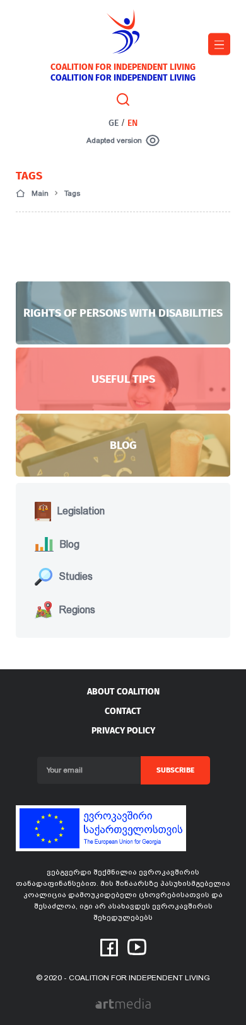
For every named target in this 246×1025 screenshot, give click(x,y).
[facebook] (109, 946)
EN (132, 123)
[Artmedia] (123, 1002)
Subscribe (175, 770)
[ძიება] (123, 99)
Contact (123, 711)
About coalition (123, 691)
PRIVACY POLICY (123, 730)
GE (113, 123)
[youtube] (136, 946)
